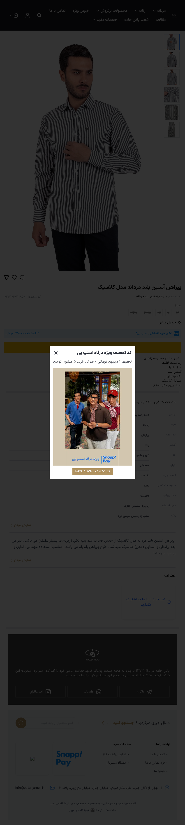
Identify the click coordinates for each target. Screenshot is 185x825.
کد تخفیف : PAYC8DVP (92, 471)
